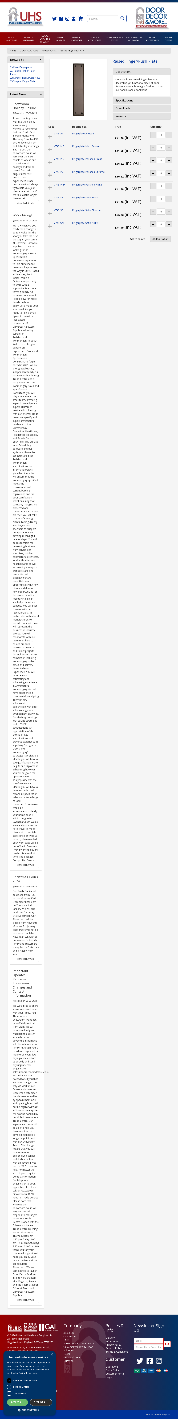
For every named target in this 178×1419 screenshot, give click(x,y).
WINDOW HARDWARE (28, 39)
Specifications (124, 100)
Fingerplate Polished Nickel (87, 184)
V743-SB (58, 197)
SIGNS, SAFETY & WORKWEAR (134, 39)
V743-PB (59, 159)
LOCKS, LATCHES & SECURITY (45, 38)
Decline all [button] (41, 1402)
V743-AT (58, 133)
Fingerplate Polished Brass (87, 159)
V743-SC (58, 210)
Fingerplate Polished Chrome (88, 171)
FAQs (66, 1340)
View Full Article (25, 203)
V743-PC (58, 171)
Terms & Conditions (117, 1351)
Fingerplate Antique (83, 133)
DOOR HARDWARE (11, 39)
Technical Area (71, 1357)
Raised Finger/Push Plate (72, 50)
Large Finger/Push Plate (26, 77)
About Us (68, 1333)
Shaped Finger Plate (24, 81)
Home (13, 50)
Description (123, 71)
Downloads (122, 108)
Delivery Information (112, 1339)
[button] (29, 1410)
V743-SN (59, 223)
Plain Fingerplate (22, 67)
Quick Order (112, 1370)
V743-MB (59, 146)
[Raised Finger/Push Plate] (78, 89)
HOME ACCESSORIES (152, 39)
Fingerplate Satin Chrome (86, 210)
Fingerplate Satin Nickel (85, 223)
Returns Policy (114, 1348)
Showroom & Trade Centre (78, 1343)
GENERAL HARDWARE (76, 39)
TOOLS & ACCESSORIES (94, 39)
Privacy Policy (113, 1344)
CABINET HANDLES (60, 39)
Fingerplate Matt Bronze (86, 146)
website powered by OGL (158, 1414)
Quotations (112, 1366)
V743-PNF (59, 184)
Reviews (120, 116)
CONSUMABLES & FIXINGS (114, 39)
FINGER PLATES (49, 50)
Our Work (68, 1361)
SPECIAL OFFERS (168, 39)
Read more (32, 1373)
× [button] (51, 1354)
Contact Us (69, 1336)
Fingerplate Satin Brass (85, 197)
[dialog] (29, 1383)
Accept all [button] (17, 1402)
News (66, 1354)
